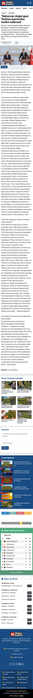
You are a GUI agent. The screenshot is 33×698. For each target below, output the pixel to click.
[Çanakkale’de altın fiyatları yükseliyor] (8, 400)
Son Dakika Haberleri (10, 687)
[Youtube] (19, 664)
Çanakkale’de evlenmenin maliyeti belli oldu (7, 392)
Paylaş (5, 66)
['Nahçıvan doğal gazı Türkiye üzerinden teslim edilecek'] (16, 55)
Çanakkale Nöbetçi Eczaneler (9, 673)
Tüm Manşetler (23, 682)
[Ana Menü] (30, 3)
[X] (13, 664)
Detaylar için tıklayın (16, 572)
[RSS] (22, 664)
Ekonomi (11, 13)
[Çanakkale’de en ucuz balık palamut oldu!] (24, 400)
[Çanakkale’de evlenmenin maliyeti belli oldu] (8, 385)
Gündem (4, 8)
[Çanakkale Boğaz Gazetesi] (7, 3)
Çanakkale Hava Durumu (22, 673)
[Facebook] (10, 664)
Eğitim (25, 8)
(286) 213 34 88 (17, 654)
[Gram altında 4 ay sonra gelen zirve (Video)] (24, 385)
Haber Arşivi (22, 687)
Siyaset (18, 8)
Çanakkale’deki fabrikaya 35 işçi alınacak (22, 421)
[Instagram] (16, 664)
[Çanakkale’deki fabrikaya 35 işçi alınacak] (24, 414)
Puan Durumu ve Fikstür (8, 683)
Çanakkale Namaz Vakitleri (9, 678)
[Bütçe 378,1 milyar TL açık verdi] (8, 414)
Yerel (30, 8)
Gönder (5, 448)
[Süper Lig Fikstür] (31, 579)
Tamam (21, 695)
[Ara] (28, 3)
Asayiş (11, 8)
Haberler (3, 13)
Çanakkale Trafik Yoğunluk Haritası (22, 678)
